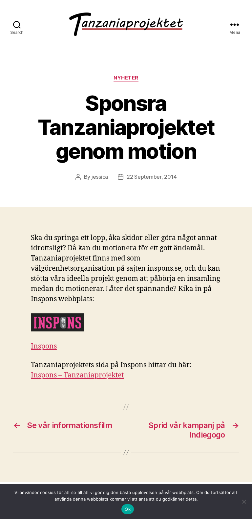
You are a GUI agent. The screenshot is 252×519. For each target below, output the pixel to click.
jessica (100, 176)
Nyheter (126, 78)
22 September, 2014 (152, 176)
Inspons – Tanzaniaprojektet (77, 375)
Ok (128, 509)
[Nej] (244, 501)
